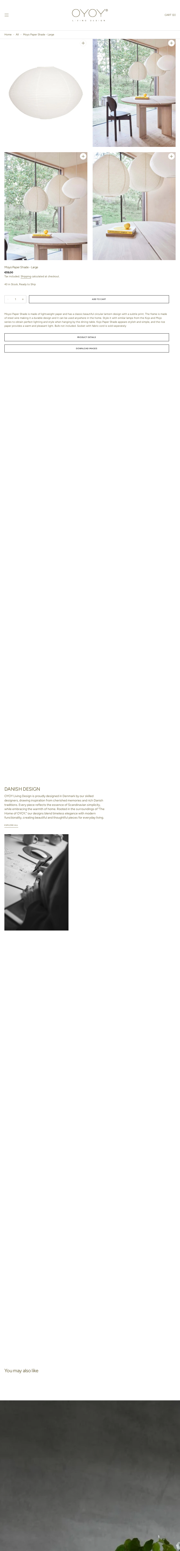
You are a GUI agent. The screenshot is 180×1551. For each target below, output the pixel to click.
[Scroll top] (174, 1545)
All (17, 34)
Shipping (26, 276)
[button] (6, 15)
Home (8, 34)
